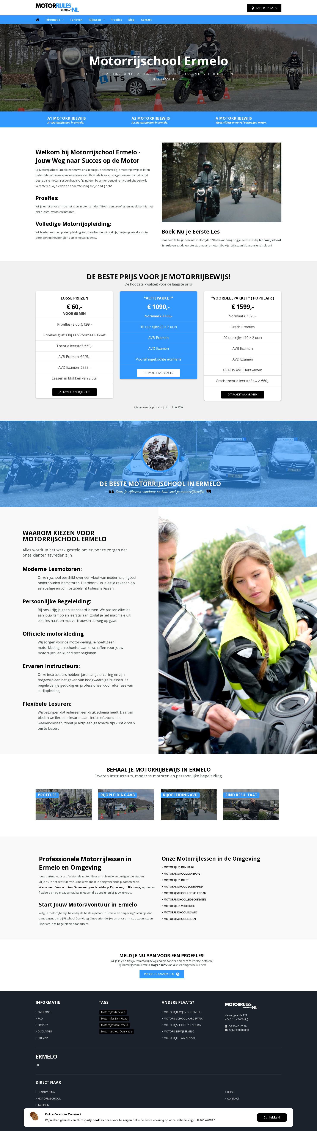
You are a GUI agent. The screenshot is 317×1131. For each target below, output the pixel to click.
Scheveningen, (84, 887)
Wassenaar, (47, 887)
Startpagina (46, 1092)
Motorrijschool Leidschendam (185, 893)
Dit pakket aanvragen (158, 373)
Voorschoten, (64, 887)
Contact (146, 20)
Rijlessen (95, 20)
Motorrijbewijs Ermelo (179, 1031)
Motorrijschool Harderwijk (183, 1018)
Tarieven (76, 20)
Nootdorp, (102, 887)
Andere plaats (266, 8)
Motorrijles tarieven (113, 1012)
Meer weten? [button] (206, 1120)
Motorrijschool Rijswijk (180, 912)
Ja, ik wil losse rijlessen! (74, 392)
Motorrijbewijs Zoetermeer (182, 1012)
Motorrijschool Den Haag (182, 873)
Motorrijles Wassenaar (180, 1038)
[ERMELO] (241, 1011)
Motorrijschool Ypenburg (182, 1025)
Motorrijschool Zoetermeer (183, 886)
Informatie (53, 20)
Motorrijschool (49, 1098)
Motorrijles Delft (176, 880)
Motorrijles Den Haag (179, 867)
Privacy (43, 1025)
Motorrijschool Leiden (180, 919)
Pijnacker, (117, 887)
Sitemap (43, 1038)
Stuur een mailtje (239, 1030)
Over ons (44, 1012)
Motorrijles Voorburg (179, 906)
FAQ (40, 1018)
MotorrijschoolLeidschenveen (185, 899)
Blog (131, 20)
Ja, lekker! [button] (272, 1117)
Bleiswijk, (134, 887)
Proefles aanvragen (159, 974)
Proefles (116, 20)
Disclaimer (45, 1031)
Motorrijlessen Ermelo (114, 1025)
